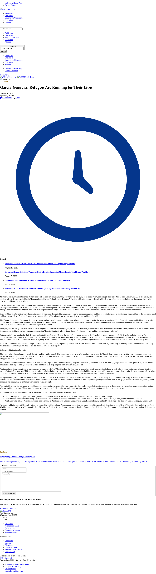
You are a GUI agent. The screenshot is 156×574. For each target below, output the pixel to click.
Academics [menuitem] (9, 524)
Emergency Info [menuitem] (11, 547)
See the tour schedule (8, 508)
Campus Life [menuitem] (10, 528)
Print (17, 98)
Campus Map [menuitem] (10, 552)
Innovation (9, 20)
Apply (2, 75)
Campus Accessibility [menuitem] (13, 566)
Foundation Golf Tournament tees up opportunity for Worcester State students (37, 280)
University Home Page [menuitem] (13, 3)
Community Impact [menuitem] (12, 530)
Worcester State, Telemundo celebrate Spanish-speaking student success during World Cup (42, 288)
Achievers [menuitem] (9, 56)
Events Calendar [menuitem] (11, 5)
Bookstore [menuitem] (9, 541)
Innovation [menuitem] (9, 62)
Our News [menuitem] (9, 58)
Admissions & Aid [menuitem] (12, 526)
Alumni (8, 22)
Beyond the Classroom (13, 18)
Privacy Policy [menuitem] (10, 569)
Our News (9, 16)
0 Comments (7, 98)
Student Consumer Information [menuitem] (17, 564)
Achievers (9, 13)
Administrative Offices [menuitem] (13, 549)
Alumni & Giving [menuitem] (12, 532)
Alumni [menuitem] (8, 64)
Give (7, 75)
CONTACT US (6, 558)
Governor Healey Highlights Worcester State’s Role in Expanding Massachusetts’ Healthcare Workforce (47, 272)
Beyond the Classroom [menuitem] (13, 60)
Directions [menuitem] (9, 545)
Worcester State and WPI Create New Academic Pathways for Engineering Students (40, 264)
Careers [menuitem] (8, 543)
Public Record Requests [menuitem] (14, 571)
